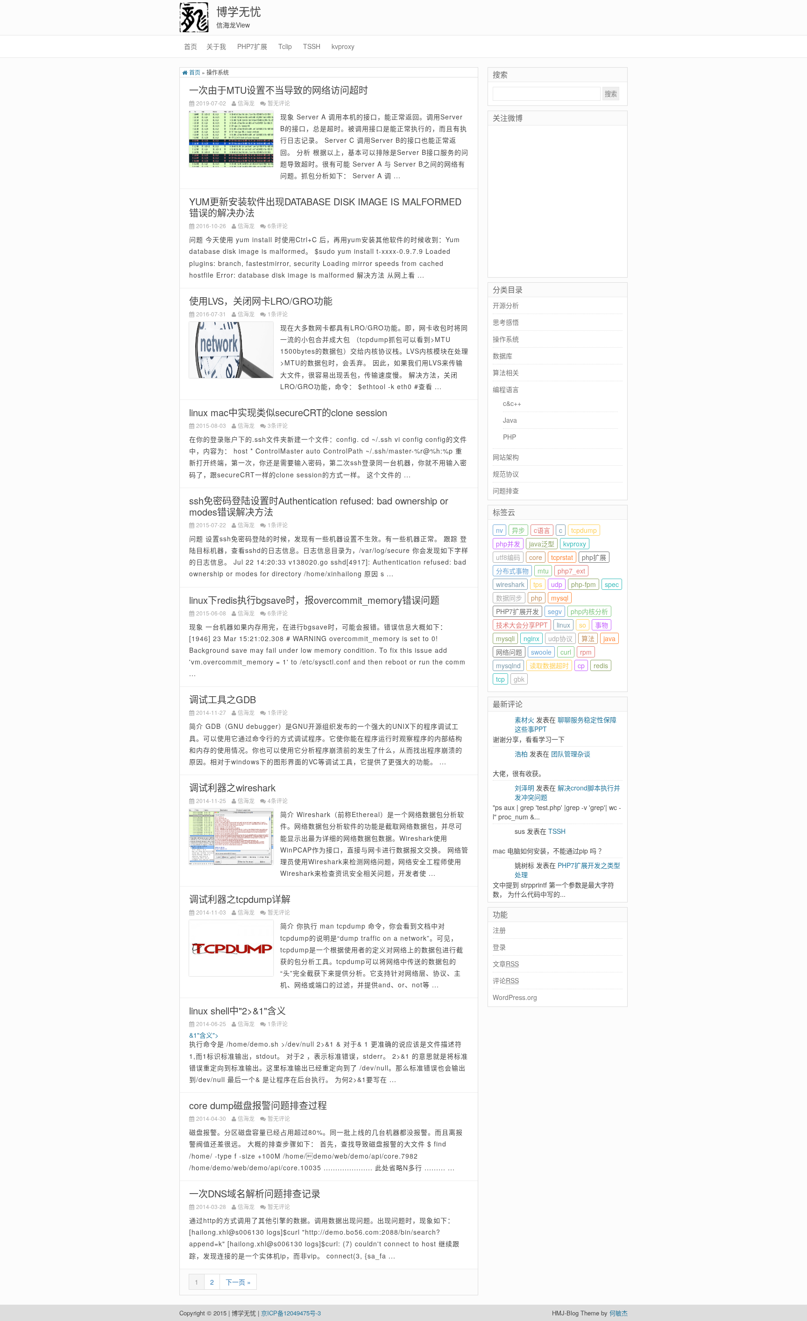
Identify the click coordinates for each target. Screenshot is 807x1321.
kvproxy (343, 46)
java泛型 (541, 543)
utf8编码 (508, 557)
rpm (586, 652)
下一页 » (238, 1281)
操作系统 (506, 338)
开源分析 (506, 305)
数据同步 (509, 597)
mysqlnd (508, 665)
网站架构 (506, 456)
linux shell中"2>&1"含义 (237, 1010)
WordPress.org (515, 997)
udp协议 (560, 638)
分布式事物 (512, 570)
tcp (500, 679)
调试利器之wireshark (232, 787)
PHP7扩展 (252, 46)
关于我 (216, 46)
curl (565, 652)
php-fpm (583, 584)
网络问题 (509, 652)
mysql (559, 597)
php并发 (508, 543)
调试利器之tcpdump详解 (239, 899)
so (582, 624)
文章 (506, 963)
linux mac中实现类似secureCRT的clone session (288, 412)
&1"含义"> (204, 1035)
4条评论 (278, 800)
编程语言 (506, 389)
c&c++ (512, 403)
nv (499, 530)
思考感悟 (506, 322)
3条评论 (278, 425)
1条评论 (278, 314)
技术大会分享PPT (522, 624)
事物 (601, 624)
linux (563, 624)
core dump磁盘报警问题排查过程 (258, 1105)
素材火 (524, 719)
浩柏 (521, 753)
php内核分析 (589, 611)
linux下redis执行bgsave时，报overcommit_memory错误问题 (314, 600)
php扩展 (594, 557)
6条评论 (278, 226)
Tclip (285, 46)
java (609, 638)
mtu (543, 570)
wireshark (510, 584)
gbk (519, 679)
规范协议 (506, 473)
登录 (499, 946)
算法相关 (506, 372)
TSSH (311, 46)
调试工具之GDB (222, 699)
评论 (506, 980)
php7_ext (571, 570)
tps (537, 584)
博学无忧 (238, 11)
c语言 (542, 530)
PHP (509, 436)
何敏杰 (618, 1312)
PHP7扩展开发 (517, 611)
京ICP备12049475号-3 (291, 1312)
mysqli (505, 638)
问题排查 (506, 490)
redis (601, 665)
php (536, 597)
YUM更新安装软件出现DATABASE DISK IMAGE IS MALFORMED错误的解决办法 (325, 207)
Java (510, 420)
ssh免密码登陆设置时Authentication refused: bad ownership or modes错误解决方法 (318, 506)
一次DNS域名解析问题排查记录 (254, 1193)
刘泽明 (524, 787)
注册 (499, 930)
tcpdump (584, 530)
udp (556, 584)
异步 (518, 530)
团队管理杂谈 (570, 753)
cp (581, 665)
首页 (190, 46)
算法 (588, 638)
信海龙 (246, 103)
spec (612, 584)
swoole (541, 652)
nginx (531, 638)
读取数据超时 (549, 665)
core (535, 557)
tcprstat (562, 557)
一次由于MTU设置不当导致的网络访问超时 (278, 90)
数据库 (502, 355)
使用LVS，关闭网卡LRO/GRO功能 (261, 301)
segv (555, 611)
